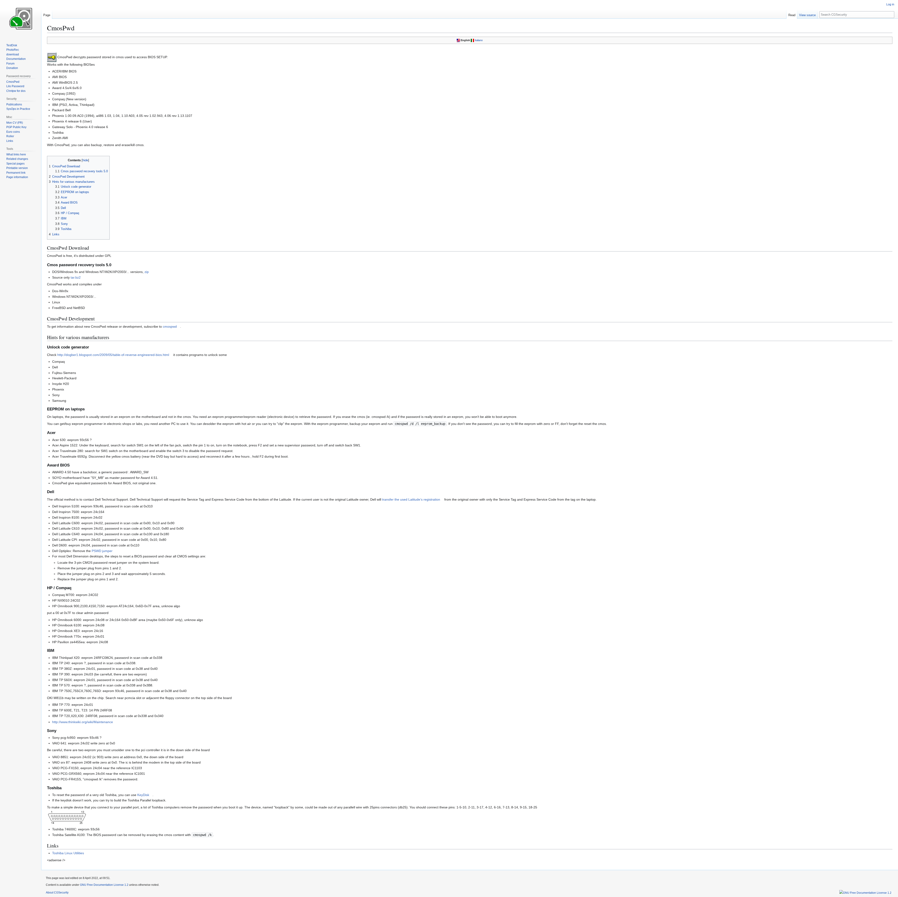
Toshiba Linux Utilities (68, 853)
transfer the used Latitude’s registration (411, 499)
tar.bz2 (76, 277)
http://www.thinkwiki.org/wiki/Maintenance (82, 722)
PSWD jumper (102, 551)
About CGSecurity (57, 892)
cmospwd (170, 326)
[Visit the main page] (20, 18)
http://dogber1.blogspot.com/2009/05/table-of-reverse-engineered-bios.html (113, 355)
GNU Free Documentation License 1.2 (104, 884)
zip (147, 272)
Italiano (479, 40)
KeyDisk (143, 795)
